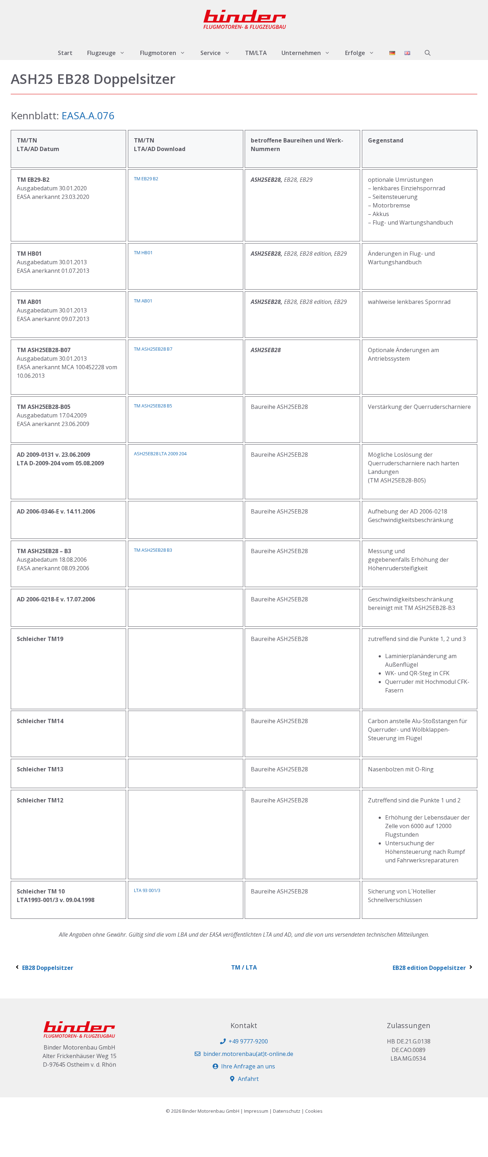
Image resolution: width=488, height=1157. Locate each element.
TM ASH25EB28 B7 (153, 349)
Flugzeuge (101, 53)
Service (210, 53)
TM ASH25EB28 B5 (153, 405)
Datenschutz (286, 1111)
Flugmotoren (158, 53)
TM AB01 (143, 300)
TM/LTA (256, 53)
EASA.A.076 (87, 115)
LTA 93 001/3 (147, 890)
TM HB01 (143, 252)
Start (65, 53)
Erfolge (355, 53)
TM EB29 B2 (146, 178)
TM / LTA (244, 967)
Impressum (256, 1111)
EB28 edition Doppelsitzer (429, 968)
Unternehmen (301, 53)
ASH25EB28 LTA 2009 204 (160, 453)
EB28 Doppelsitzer (47, 968)
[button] (427, 52)
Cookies (314, 1111)
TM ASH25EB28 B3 (153, 550)
